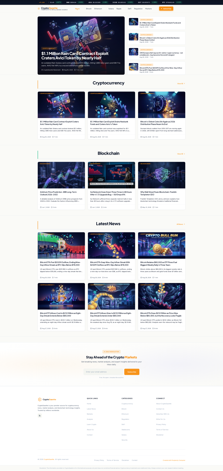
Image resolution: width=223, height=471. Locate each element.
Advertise (167, 9)
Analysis (90, 419)
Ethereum (98, 9)
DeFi (129, 9)
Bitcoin (89, 9)
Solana (111, 9)
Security (124, 440)
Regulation (138, 9)
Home (89, 404)
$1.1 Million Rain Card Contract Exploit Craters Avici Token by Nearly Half (74, 55)
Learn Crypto (91, 424)
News (77, 9)
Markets (148, 9)
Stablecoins (126, 430)
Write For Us (160, 419)
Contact (89, 435)
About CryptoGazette (163, 404)
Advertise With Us (162, 414)
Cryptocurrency (49, 48)
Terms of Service (162, 430)
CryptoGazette (49, 459)
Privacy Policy (161, 424)
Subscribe (132, 372)
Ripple (118, 9)
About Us (90, 430)
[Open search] (183, 8)
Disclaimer (160, 435)
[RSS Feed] (40, 415)
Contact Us (160, 409)
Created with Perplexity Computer (174, 460)
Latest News (91, 409)
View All (180, 83)
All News (180, 224)
